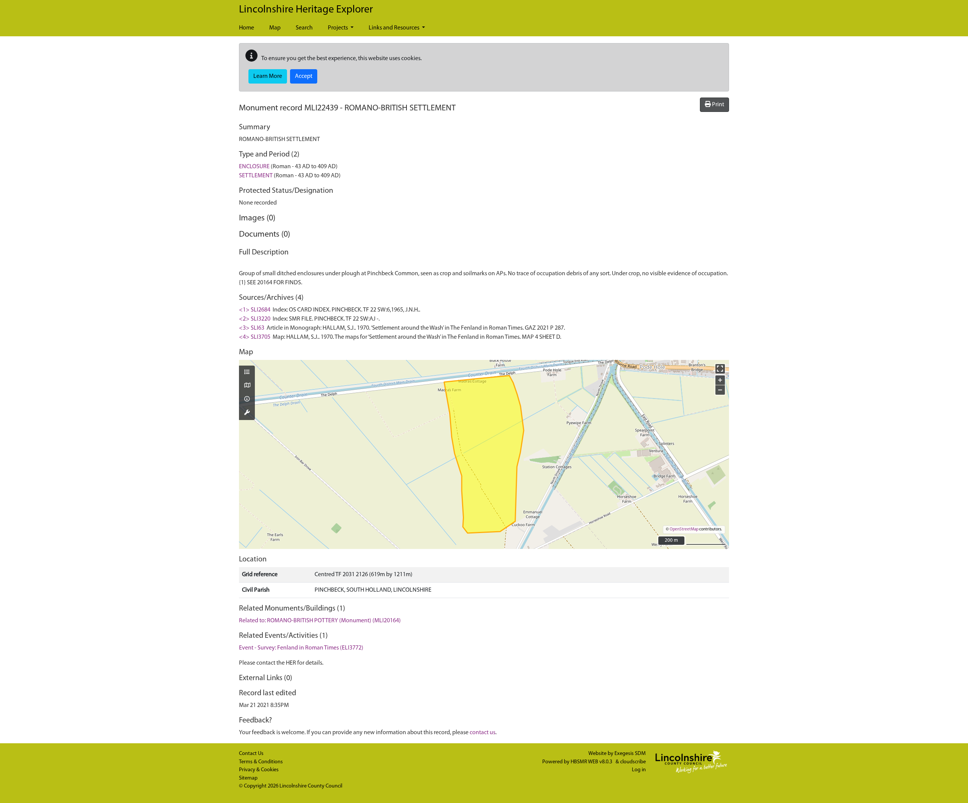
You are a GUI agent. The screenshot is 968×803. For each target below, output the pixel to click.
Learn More (267, 76)
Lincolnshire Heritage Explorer (306, 10)
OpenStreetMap (684, 529)
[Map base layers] (246, 386)
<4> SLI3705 (254, 337)
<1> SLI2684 (254, 310)
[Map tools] (246, 413)
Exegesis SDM (630, 753)
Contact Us (251, 753)
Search (304, 28)
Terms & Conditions (261, 762)
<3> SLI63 (251, 328)
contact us (482, 733)
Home (246, 28)
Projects (338, 28)
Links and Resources (394, 28)
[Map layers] (246, 373)
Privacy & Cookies (259, 770)
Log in (639, 770)
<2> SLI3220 (254, 319)
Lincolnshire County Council (310, 786)
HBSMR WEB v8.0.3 (592, 762)
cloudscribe (633, 762)
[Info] (246, 399)
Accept (303, 76)
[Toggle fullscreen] (720, 369)
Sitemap (248, 778)
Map (275, 28)
